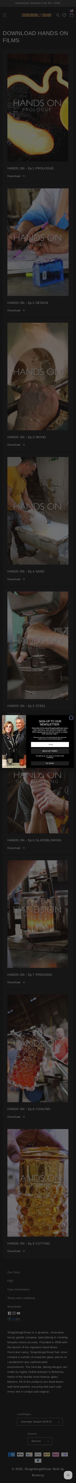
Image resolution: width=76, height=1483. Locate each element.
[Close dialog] (71, 718)
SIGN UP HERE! (50, 751)
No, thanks (50, 763)
